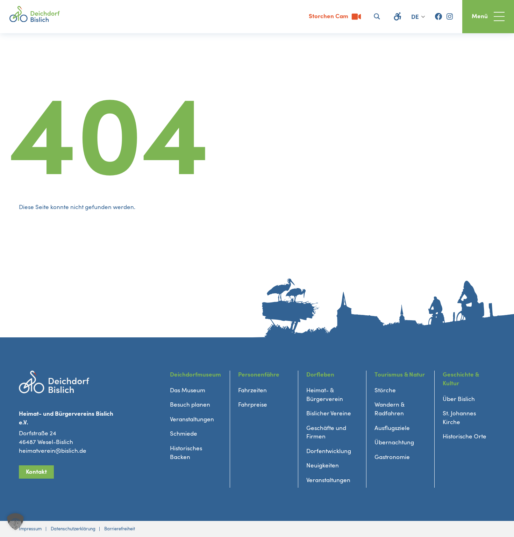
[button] (15, 521)
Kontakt (36, 471)
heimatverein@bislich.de (52, 451)
